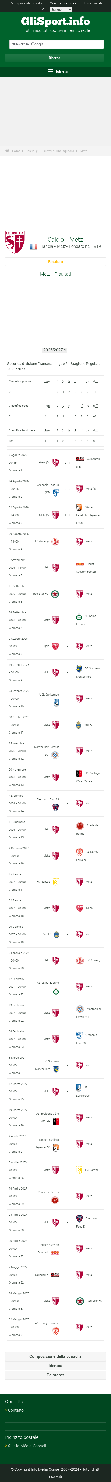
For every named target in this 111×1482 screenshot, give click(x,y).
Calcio (30, 151)
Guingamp (93, 459)
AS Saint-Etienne (48, 982)
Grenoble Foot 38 (48, 485)
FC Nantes (43, 882)
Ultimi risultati (92, 3)
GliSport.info (55, 21)
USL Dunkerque (49, 694)
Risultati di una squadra (57, 151)
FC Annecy (42, 541)
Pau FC (88, 724)
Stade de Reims (48, 1192)
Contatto (16, 1410)
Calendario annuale (63, 3)
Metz (83, 151)
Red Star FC (40, 593)
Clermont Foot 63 (48, 799)
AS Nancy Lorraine (47, 1323)
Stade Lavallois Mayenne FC (88, 515)
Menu (61, 71)
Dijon (46, 646)
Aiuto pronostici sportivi (26, 3)
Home (16, 151)
